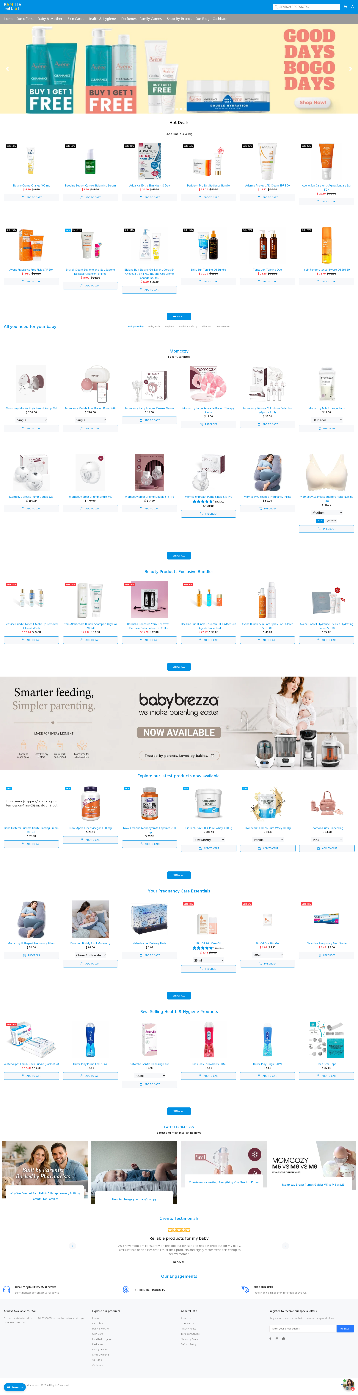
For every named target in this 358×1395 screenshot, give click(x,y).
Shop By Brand (100, 1359)
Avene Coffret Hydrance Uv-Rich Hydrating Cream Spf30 (326, 630)
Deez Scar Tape (326, 1068)
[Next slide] (350, 71)
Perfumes (97, 1348)
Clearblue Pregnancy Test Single (327, 948)
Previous (72, 1250)
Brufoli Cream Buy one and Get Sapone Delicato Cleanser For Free (90, 276)
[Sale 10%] (90, 604)
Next (285, 1250)
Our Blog (97, 1364)
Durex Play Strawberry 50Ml (208, 1068)
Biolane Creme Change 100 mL (31, 190)
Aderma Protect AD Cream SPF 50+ (267, 190)
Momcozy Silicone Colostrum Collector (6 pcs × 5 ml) (267, 414)
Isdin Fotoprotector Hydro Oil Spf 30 (327, 274)
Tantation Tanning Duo (267, 274)
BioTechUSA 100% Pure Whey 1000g (268, 832)
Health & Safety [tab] (188, 331)
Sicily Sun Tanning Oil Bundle (208, 274)
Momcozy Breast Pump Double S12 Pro (149, 501)
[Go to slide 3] (181, 113)
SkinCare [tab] (206, 331)
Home (95, 1322)
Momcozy (179, 356)
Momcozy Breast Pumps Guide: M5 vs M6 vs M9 (313, 1189)
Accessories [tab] (223, 331)
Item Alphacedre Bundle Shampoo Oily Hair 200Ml (90, 630)
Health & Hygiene (102, 1343)
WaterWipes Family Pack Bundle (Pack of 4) (31, 1068)
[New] (90, 808)
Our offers (97, 1328)
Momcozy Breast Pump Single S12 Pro (208, 501)
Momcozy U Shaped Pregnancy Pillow (267, 501)
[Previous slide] (7, 71)
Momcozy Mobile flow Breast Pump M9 (90, 412)
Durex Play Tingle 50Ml (267, 1068)
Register (345, 1333)
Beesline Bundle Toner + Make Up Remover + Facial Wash (31, 630)
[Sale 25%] (326, 165)
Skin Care (97, 1338)
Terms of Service (190, 1338)
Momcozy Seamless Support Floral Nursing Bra (326, 503)
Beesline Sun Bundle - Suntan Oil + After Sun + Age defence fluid (208, 630)
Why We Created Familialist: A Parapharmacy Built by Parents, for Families (45, 1200)
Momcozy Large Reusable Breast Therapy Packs (208, 414)
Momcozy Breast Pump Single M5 (90, 501)
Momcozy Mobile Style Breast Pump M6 (31, 412)
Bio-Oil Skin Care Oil (209, 948)
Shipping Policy (189, 1343)
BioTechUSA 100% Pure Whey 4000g (209, 832)
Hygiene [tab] (169, 331)
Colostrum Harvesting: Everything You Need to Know (224, 1186)
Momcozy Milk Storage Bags (326, 412)
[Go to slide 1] (173, 113)
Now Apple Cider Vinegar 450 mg (91, 832)
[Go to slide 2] (177, 113)
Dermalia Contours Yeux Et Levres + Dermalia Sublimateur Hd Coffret (149, 630)
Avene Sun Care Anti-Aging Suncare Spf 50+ (326, 192)
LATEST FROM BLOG (179, 1131)
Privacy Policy (188, 1333)
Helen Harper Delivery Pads (149, 948)
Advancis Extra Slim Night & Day (149, 190)
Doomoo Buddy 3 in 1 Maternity (90, 948)
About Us (186, 1322)
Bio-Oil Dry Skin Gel (267, 948)
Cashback (97, 1369)
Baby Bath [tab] (154, 331)
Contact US (187, 1328)
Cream (320, 525)
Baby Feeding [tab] (136, 331)
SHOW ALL (179, 321)
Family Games (100, 1354)
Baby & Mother (100, 1333)
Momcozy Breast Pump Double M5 (31, 501)
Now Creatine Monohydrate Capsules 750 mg (149, 834)
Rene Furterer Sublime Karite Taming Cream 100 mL (31, 834)
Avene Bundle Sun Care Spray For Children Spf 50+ (267, 630)
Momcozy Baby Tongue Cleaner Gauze (149, 412)
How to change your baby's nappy (134, 1203)
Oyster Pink (331, 525)
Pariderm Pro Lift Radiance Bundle (208, 190)
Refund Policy (189, 1348)
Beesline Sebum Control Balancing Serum (90, 190)
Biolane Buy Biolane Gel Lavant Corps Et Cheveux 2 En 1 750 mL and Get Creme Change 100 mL (149, 278)
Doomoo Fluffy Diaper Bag (327, 832)
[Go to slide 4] (185, 113)
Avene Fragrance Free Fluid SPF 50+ (31, 274)
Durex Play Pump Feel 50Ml (90, 1068)
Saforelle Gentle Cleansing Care (149, 1068)
